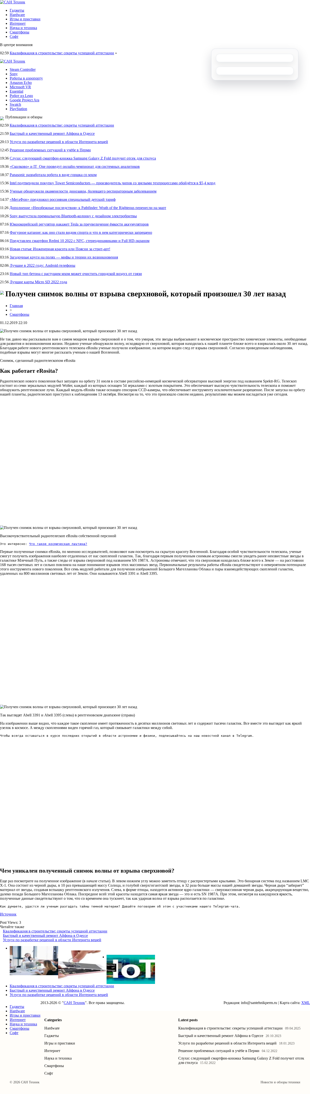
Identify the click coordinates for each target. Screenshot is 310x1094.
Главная (16, 306)
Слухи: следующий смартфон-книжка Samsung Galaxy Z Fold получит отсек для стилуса (83, 158)
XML (305, 1003)
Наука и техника (23, 28)
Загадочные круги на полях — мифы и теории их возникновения (64, 257)
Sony (14, 74)
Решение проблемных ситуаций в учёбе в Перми (50, 150)
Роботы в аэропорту (26, 78)
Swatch (15, 104)
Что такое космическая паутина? (58, 544)
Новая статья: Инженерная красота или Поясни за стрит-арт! (60, 249)
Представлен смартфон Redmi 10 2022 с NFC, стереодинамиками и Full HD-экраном (79, 241)
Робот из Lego (21, 96)
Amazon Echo (21, 83)
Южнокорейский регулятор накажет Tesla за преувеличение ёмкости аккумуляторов (79, 224)
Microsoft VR (20, 87)
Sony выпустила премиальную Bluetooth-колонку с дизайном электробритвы (73, 216)
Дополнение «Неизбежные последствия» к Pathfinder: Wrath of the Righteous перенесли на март (87, 208)
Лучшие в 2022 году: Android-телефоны (42, 265)
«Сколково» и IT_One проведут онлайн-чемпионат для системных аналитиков (75, 166)
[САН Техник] (12, 2)
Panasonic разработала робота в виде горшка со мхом (53, 175)
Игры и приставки (25, 19)
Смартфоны (19, 32)
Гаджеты (17, 10)
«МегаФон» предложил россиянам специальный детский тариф (63, 199)
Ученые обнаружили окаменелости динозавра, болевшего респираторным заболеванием (83, 191)
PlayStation (18, 109)
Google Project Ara (24, 100)
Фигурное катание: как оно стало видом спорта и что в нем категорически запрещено (81, 232)
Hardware (17, 15)
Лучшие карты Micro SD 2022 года (38, 282)
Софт (14, 36)
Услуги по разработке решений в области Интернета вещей (59, 142)
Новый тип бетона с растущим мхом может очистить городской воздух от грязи (76, 274)
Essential (16, 91)
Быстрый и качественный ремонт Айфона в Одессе (52, 133)
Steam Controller (23, 69)
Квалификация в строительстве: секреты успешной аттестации (62, 53)
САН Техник (74, 1003)
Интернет (18, 23)
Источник (8, 914)
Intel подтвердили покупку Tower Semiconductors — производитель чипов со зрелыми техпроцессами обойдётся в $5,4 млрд (112, 183)
